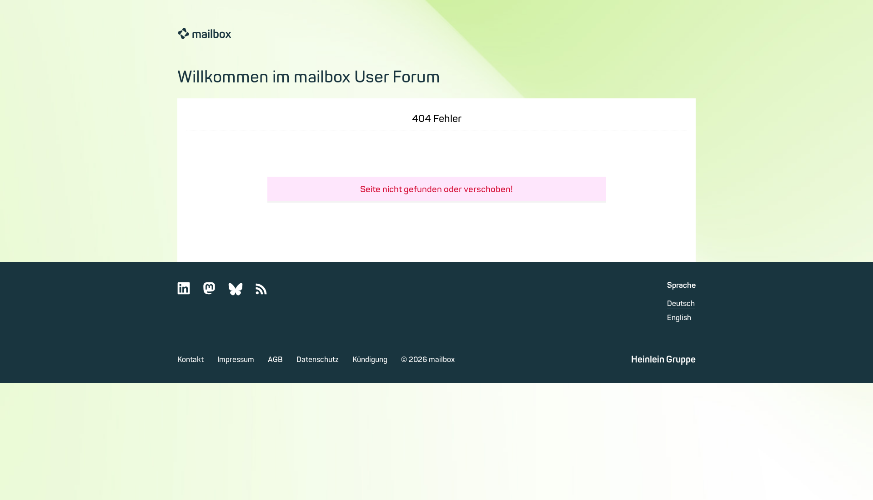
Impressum (235, 359)
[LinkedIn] (189, 292)
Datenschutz (317, 359)
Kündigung (369, 359)
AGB (275, 359)
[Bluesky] (241, 292)
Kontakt (190, 359)
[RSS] (267, 292)
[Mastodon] (215, 292)
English (679, 317)
